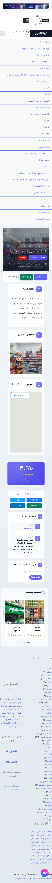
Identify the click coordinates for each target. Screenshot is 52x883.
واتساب (25, 277)
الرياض (49, 700)
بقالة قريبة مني (37, 839)
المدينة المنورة (45, 734)
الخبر (50, 682)
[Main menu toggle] (2, 33)
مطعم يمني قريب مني (40, 863)
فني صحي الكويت (7, 717)
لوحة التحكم (44, 213)
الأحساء (48, 676)
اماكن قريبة (44, 141)
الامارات (48, 679)
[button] (29, 643)
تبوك (50, 754)
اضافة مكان (44, 69)
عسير (49, 799)
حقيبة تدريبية (17, 699)
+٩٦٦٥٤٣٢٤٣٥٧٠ (26, 529)
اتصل (39, 277)
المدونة (46, 127)
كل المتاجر (44, 206)
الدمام (49, 689)
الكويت (49, 730)
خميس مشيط (45, 785)
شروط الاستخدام (41, 193)
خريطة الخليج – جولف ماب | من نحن (33, 173)
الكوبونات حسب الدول (39, 114)
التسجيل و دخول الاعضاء (38, 101)
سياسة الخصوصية (41, 187)
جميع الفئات (44, 160)
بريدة (50, 748)
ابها (50, 669)
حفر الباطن (47, 782)
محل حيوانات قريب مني (41, 842)
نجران (49, 816)
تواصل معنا (44, 147)
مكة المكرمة (46, 809)
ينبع (50, 819)
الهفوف (48, 741)
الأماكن (46, 88)
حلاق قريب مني (43, 849)
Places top (44, 42)
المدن (46, 121)
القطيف (48, 724)
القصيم (48, 717)
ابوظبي (49, 672)
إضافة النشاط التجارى (39, 62)
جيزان (49, 772)
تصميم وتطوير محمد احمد (40, 878)
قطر (50, 806)
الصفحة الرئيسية (42, 108)
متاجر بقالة (39, 246)
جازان (49, 761)
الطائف (49, 710)
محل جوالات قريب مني (41, 856)
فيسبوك (34, 500)
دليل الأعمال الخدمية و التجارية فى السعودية (30, 180)
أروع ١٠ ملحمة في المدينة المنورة (35, 49)
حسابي (46, 167)
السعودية (25, 246)
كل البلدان (45, 200)
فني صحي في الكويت (12, 703)
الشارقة (48, 707)
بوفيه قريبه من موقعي (41, 846)
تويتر (18, 500)
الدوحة (49, 693)
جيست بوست (21, 878)
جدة (50, 765)
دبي (50, 792)
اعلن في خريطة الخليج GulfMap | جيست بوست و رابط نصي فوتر (28, 78)
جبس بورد (5, 699)
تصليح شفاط (13, 720)
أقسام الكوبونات (42, 55)
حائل (50, 775)
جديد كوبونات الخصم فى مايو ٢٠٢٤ (35, 154)
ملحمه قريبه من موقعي (40, 832)
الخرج (49, 686)
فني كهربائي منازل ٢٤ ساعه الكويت (12, 713)
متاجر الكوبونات (42, 219)
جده (50, 768)
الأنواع (46, 95)
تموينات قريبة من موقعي (41, 860)
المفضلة (45, 134)
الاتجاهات (10, 277)
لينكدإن (18, 505)
